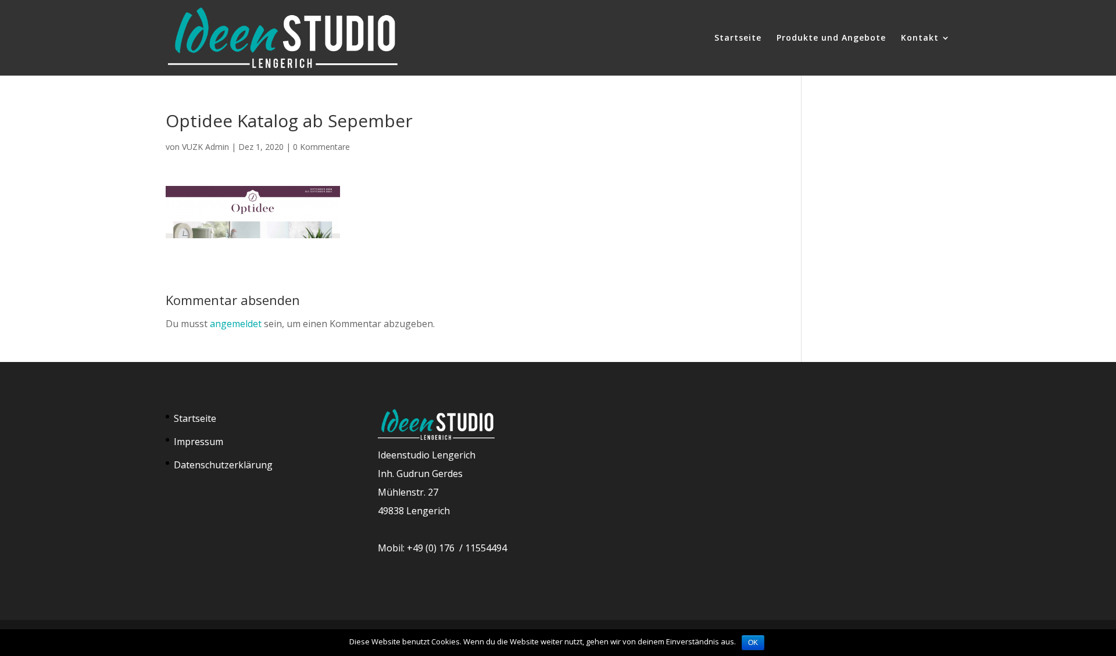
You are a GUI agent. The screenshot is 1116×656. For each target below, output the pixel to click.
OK (753, 643)
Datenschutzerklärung (223, 464)
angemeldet (236, 323)
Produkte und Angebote (831, 38)
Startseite (737, 38)
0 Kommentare (321, 146)
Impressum (198, 441)
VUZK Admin (205, 146)
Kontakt (920, 38)
